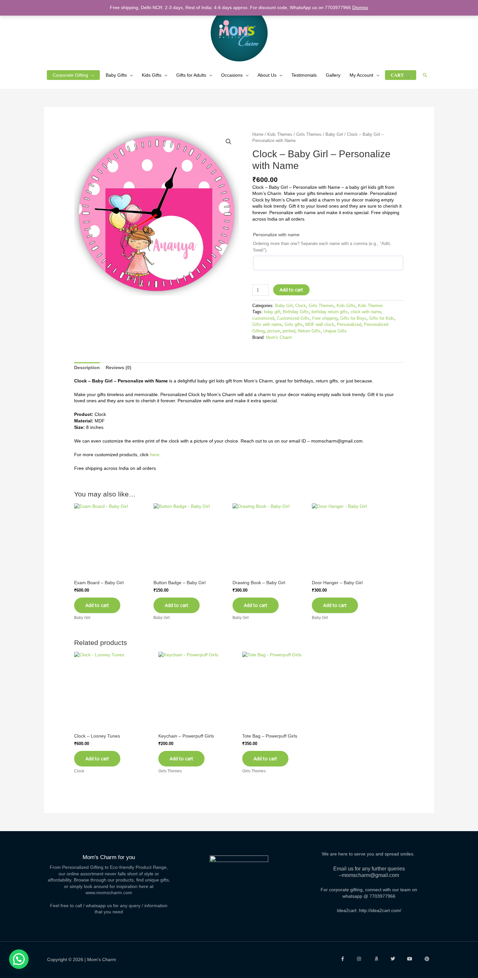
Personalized (349, 324)
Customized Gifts (293, 318)
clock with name (366, 312)
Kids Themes (279, 134)
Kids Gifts (151, 75)
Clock (300, 305)
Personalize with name (276, 234)
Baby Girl (334, 134)
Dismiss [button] (360, 7)
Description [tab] (87, 367)
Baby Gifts (116, 75)
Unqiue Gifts (335, 331)
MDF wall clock (319, 324)
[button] (425, 75)
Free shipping (325, 318)
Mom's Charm (279, 337)
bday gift (272, 312)
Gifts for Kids (381, 318)
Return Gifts (309, 331)
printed (289, 331)
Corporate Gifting (70, 75)
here (154, 454)
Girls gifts (294, 324)
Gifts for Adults (191, 75)
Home (257, 134)
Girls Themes (309, 134)
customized (263, 318)
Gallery (333, 75)
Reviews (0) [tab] (118, 367)
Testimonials (304, 75)
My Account (361, 75)
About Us (267, 75)
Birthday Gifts (296, 312)
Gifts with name (267, 324)
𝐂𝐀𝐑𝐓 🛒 (400, 75)
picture (273, 331)
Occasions (232, 75)
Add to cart (291, 290)
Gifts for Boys (353, 318)
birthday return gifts (330, 312)
